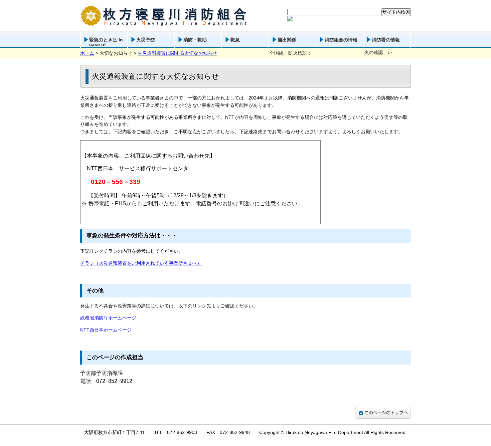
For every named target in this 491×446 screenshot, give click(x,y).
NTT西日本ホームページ (106, 329)
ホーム (87, 53)
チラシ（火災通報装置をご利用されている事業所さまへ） (141, 263)
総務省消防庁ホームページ (109, 317)
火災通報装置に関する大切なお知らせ (177, 53)
